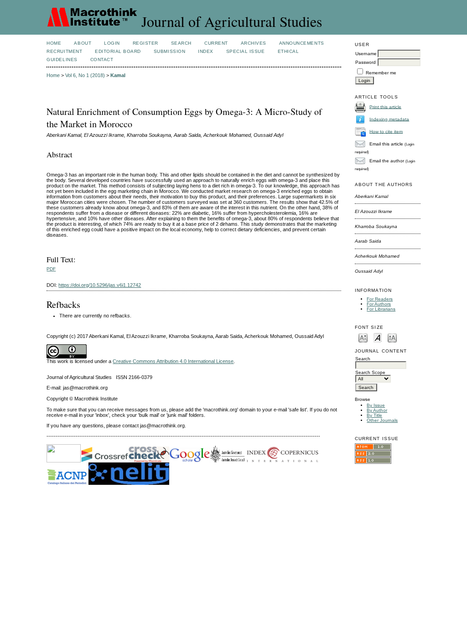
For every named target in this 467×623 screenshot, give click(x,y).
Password (365, 62)
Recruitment (64, 51)
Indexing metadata (389, 118)
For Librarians (381, 309)
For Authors (379, 303)
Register (145, 43)
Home (54, 43)
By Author (377, 410)
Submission (169, 51)
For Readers (380, 298)
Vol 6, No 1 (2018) (85, 75)
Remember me (381, 72)
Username (366, 53)
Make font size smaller (363, 337)
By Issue (376, 405)
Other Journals (382, 420)
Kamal (117, 75)
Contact (102, 59)
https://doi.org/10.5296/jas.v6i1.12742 (99, 285)
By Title (374, 415)
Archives (253, 43)
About (82, 43)
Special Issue (245, 51)
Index (205, 51)
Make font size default (377, 337)
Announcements (301, 43)
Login (112, 43)
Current (216, 43)
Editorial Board (118, 51)
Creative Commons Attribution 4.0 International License (173, 361)
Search (181, 43)
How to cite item (386, 131)
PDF (51, 268)
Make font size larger (392, 337)
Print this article (385, 106)
